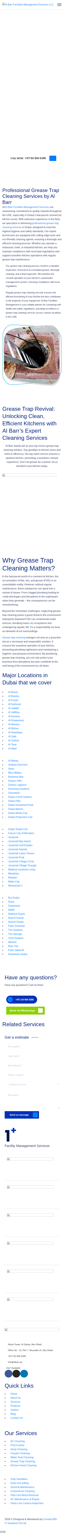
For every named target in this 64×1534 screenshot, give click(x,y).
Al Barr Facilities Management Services (27, 207)
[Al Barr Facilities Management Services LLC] (28, 4)
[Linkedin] (24, 1374)
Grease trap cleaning (13, 637)
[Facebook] (8, 1374)
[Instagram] (16, 1374)
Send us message (19, 1114)
